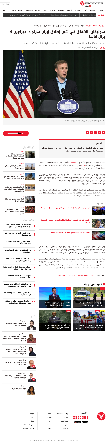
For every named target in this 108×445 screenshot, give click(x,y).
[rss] (74, 417)
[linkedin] (78, 417)
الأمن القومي (60, 276)
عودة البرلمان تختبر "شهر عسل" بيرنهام (14, 167)
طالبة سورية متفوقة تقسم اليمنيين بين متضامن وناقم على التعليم (18, 225)
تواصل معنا (65, 424)
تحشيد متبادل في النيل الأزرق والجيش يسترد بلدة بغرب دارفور (35, 15)
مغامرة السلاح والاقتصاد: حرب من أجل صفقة (15, 363)
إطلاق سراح (71, 276)
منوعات (61, 10)
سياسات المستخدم (63, 413)
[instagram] (83, 417)
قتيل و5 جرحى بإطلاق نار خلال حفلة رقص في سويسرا (91, 304)
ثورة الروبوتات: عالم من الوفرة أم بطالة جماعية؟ (14, 376)
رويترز (102, 47)
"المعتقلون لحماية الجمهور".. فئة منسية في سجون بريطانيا (14, 156)
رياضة (52, 10)
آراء (85, 10)
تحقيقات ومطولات (33, 10)
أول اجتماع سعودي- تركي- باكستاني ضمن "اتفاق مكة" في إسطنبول (14, 189)
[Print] (87, 132)
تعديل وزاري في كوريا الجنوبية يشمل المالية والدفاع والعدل (57, 304)
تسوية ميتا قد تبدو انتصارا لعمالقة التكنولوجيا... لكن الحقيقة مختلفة (16, 351)
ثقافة (69, 10)
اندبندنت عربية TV (16, 10)
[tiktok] (76, 417)
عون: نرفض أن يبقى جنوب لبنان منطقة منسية (71, 15)
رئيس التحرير (65, 421)
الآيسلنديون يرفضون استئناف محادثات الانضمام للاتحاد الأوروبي (89, 326)
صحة (45, 10)
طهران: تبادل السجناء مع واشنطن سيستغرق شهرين (69, 232)
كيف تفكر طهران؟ (19, 388)
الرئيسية (102, 25)
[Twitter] (85, 417)
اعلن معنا (66, 428)
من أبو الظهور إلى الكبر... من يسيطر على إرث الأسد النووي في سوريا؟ (17, 285)
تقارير (22, 151)
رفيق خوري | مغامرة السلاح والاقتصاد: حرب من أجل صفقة (17, 293)
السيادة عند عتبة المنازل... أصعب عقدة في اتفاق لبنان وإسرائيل (17, 268)
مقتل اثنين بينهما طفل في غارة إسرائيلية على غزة (14, 177)
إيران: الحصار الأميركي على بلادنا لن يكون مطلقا (18, 234)
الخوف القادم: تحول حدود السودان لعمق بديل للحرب (18, 242)
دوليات (88, 25)
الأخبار (101, 10)
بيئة (23, 196)
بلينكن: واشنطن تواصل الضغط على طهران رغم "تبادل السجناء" (65, 208)
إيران (83, 165)
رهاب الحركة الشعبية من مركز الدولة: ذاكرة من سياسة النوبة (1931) (14, 338)
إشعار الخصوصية (64, 417)
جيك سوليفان (73, 162)
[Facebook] (87, 417)
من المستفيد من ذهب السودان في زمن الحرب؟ (18, 251)
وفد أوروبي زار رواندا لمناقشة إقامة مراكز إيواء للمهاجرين (57, 326)
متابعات (22, 163)
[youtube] (80, 417)
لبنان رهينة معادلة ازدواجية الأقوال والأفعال (16, 324)
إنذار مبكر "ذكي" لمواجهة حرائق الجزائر (14, 200)
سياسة (92, 10)
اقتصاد (77, 10)
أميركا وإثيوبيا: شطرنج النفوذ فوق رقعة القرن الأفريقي (18, 259)
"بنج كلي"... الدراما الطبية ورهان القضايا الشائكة (19, 276)
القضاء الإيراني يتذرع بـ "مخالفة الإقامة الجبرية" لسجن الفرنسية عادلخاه (65, 221)
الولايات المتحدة (83, 276)
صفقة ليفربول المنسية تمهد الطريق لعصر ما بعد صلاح (14, 211)
